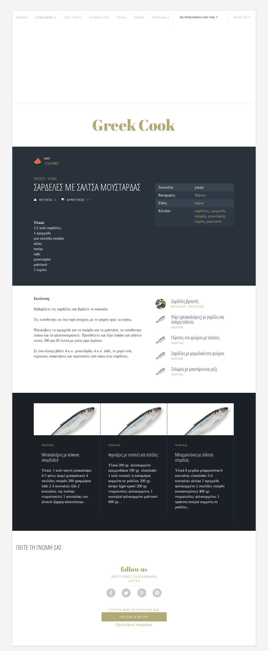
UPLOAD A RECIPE (134, 617)
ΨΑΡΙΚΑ (52, 178)
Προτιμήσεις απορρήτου (134, 625)
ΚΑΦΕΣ (139, 17)
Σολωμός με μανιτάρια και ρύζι (194, 369)
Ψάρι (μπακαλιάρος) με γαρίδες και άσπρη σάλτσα (197, 320)
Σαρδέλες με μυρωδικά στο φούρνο (197, 353)
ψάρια (199, 203)
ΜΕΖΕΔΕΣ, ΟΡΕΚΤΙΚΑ (187, 306)
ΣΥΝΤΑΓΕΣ (44, 17)
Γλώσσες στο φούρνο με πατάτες (195, 337)
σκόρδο (200, 216)
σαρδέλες (202, 211)
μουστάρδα (216, 216)
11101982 (51, 163)
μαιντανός (214, 221)
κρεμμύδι (218, 211)
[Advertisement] (134, 64)
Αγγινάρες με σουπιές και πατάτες (133, 454)
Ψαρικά (200, 195)
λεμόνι (200, 221)
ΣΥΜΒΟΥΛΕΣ (99, 17)
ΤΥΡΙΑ (121, 17)
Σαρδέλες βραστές (185, 301)
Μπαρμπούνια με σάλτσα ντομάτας (194, 457)
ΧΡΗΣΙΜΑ (159, 17)
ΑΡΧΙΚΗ (22, 17)
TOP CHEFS (73, 17)
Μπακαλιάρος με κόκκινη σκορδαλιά (60, 457)
